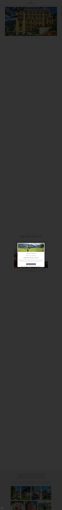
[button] (2, 508)
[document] (31, 255)
